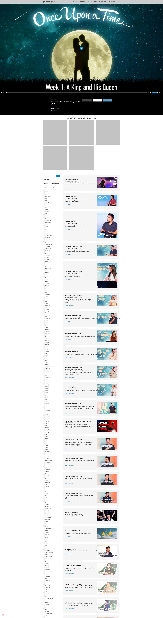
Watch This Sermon (69, 186)
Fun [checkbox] (46, 325)
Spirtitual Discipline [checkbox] (49, 558)
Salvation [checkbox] (47, 526)
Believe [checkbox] (46, 209)
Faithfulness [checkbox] (47, 294)
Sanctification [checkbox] (48, 528)
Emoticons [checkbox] (47, 283)
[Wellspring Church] (49, 2)
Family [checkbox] (46, 296)
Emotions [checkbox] (47, 285)
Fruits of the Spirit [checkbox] (48, 323)
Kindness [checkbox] (47, 403)
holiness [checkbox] (47, 371)
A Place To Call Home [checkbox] (49, 187)
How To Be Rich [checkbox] (48, 377)
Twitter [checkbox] (46, 600)
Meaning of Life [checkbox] (48, 429)
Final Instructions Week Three (74, 458)
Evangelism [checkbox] (47, 288)
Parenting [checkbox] (47, 477)
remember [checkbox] (47, 510)
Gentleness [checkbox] (47, 331)
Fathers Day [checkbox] (47, 305)
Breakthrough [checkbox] (48, 220)
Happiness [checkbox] (47, 362)
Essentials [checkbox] (47, 287)
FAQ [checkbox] (46, 298)
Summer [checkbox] (47, 571)
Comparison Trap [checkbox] (48, 244)
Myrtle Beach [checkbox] (48, 454)
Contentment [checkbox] (47, 252)
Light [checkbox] (46, 412)
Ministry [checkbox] (46, 436)
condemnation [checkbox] (48, 248)
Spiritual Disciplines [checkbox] (49, 552)
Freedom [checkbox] (47, 320)
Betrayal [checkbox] (47, 211)
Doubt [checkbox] (46, 276)
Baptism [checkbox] (47, 205)
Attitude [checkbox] (46, 200)
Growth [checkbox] (46, 357)
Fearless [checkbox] (47, 309)
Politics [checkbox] (46, 488)
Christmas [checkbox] (47, 229)
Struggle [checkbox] (47, 565)
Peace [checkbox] (46, 480)
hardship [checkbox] (47, 364)
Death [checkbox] (46, 266)
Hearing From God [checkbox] (49, 366)
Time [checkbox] (46, 589)
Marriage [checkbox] (47, 423)
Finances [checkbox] (47, 312)
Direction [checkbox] (47, 274)
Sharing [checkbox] (46, 545)
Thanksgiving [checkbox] (48, 585)
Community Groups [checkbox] (49, 240)
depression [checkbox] (47, 272)
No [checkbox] (45, 465)
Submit (58, 176)
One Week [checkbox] (47, 471)
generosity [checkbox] (47, 329)
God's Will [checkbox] (47, 344)
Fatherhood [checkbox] (47, 301)
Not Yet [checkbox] (46, 467)
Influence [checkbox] (47, 382)
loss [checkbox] (46, 418)
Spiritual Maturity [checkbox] (48, 554)
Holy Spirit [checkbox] (47, 373)
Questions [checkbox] (47, 504)
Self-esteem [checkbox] (47, 534)
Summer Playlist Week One (73, 403)
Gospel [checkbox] (46, 346)
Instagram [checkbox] (47, 388)
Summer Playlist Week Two (73, 387)
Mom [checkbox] (46, 443)
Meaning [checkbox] (47, 427)
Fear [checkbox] (46, 307)
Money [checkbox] (46, 447)
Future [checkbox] (46, 327)
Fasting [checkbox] (46, 299)
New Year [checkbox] (47, 458)
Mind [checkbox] (46, 434)
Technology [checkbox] (47, 574)
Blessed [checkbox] (46, 215)
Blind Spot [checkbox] (47, 216)
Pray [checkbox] (46, 491)
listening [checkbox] (46, 414)
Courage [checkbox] (47, 257)
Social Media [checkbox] (47, 550)
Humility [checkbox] (46, 379)
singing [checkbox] (46, 548)
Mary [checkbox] (46, 425)
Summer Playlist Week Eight (73, 271)
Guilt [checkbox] (46, 360)
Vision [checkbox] (46, 602)
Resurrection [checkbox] (47, 519)
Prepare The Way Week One (73, 602)
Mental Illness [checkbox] (48, 432)
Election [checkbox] (46, 279)
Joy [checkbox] (46, 399)
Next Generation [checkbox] (48, 460)
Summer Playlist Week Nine (73, 246)
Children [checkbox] (47, 228)
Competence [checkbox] (47, 246)
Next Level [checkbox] (47, 462)
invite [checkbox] (46, 394)
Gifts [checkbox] (46, 335)
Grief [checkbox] (46, 353)
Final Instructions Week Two (73, 476)
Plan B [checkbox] (46, 484)
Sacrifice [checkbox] (47, 524)
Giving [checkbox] (46, 336)
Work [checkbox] (46, 617)
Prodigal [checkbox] (46, 497)
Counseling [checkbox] (47, 255)
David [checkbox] (46, 264)
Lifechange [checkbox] (47, 410)
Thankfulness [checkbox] (48, 583)
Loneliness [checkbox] (47, 416)
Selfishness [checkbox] (47, 537)
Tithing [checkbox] (46, 591)
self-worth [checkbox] (47, 536)
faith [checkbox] (46, 292)
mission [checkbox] (46, 441)
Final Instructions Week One (73, 493)
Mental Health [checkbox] (48, 430)
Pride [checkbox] (46, 495)
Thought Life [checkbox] (47, 587)
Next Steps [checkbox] (47, 464)
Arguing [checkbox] (46, 198)
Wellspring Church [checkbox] (49, 613)
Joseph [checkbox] (46, 397)
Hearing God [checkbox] (47, 368)
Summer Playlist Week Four (73, 351)
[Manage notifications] (3, 615)
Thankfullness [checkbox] (48, 582)
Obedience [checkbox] (47, 469)
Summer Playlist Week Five (73, 333)
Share (97, 100)
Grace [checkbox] (46, 347)
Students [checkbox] (47, 567)
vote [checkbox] (46, 606)
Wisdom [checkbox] (47, 615)
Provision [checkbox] (47, 499)
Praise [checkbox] (46, 489)
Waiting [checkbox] (46, 609)
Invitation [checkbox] (47, 392)
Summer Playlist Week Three (73, 367)
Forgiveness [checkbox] (47, 318)
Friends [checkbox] (46, 322)
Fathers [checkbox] (46, 303)
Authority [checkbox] (47, 202)
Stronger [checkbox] (47, 563)
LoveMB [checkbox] (47, 421)
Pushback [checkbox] (47, 502)
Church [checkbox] (46, 231)
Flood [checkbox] (46, 316)
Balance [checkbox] (46, 204)
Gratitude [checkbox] (47, 351)
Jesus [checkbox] (46, 395)
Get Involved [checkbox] (47, 333)
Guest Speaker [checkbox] (48, 358)
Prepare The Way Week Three (74, 565)
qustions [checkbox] (47, 506)
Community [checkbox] (47, 239)
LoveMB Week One (70, 221)
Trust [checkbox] (46, 596)
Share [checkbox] (46, 543)
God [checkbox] (46, 338)
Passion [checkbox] (46, 478)
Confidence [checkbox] (47, 250)
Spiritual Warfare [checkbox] (48, 556)
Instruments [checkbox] (47, 390)
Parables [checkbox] (47, 475)
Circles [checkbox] (46, 233)
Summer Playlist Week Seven (74, 295)
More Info (54, 110)
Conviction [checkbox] (47, 253)
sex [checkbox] (46, 541)
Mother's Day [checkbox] (48, 451)
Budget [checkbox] (46, 224)
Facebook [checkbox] (47, 290)
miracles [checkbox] (47, 440)
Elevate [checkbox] (46, 281)
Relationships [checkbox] (48, 508)
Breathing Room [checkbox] (48, 222)
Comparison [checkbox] (47, 242)
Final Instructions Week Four (73, 439)
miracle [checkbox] (46, 438)
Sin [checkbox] (45, 547)
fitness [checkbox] (46, 314)
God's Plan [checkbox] (47, 340)
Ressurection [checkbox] (48, 517)
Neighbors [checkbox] (47, 456)
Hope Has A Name (70, 549)
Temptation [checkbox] (47, 576)
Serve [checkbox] (46, 539)
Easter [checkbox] (46, 277)
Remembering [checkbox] (48, 512)
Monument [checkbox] (47, 449)
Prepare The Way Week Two (73, 584)
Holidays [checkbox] (47, 370)
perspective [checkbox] (47, 482)
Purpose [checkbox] (47, 500)
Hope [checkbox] (46, 375)
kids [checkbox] (46, 401)
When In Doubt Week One (72, 530)
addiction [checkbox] (47, 191)
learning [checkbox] (46, 406)
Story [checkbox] (46, 560)
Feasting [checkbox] (47, 311)
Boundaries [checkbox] (47, 218)
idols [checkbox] (46, 381)
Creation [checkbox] (47, 259)
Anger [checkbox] (46, 194)
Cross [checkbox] (46, 261)
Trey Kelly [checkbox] (47, 593)
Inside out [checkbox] (47, 386)
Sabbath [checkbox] (47, 523)
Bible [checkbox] (46, 213)
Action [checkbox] (46, 189)
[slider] (76, 92)
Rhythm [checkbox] (46, 521)
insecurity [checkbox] (47, 384)
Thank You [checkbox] (47, 580)
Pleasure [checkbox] (47, 486)
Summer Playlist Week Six (73, 315)
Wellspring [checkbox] (47, 611)
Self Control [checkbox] (47, 532)
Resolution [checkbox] (47, 515)
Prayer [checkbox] (46, 493)
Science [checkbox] (46, 530)
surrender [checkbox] (47, 572)
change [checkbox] (46, 226)
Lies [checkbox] (46, 408)
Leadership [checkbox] (47, 405)
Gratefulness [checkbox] (47, 349)
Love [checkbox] (46, 419)
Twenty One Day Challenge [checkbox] (50, 598)
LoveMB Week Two (70, 196)
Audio (87, 100)
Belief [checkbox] (46, 207)
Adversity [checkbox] (47, 193)
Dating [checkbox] (46, 263)
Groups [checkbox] (46, 355)
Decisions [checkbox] (47, 270)
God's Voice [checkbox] (47, 342)
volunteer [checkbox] (47, 604)
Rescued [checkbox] (47, 513)
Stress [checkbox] (46, 561)
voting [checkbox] (46, 607)
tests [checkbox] (46, 578)
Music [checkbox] (46, 453)
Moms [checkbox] (46, 445)
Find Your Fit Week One (72, 179)
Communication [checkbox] (48, 235)
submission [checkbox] (47, 569)
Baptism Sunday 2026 (71, 512)
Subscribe (108, 100)
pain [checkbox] (46, 473)
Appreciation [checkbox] (47, 196)
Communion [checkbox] (47, 237)
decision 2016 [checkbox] (48, 268)
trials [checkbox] (46, 595)
